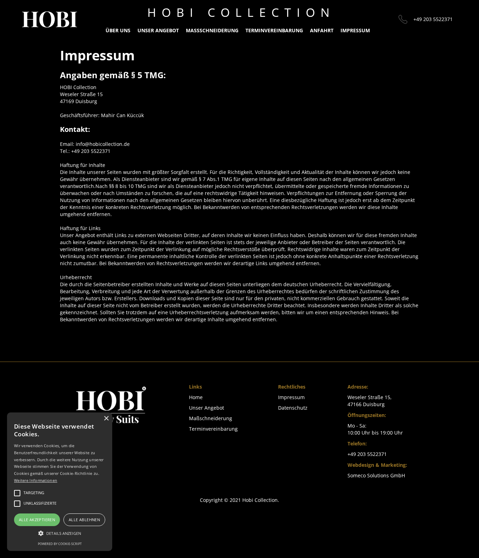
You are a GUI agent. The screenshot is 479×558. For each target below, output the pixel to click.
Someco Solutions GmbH (376, 475)
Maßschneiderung (212, 30)
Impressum (291, 397)
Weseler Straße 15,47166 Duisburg (370, 401)
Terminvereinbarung (274, 30)
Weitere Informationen (35, 480)
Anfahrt (321, 30)
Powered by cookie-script (60, 544)
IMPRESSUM (355, 30)
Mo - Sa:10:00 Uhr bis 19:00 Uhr (375, 429)
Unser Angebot (158, 30)
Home (196, 397)
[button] (59, 533)
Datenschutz (293, 407)
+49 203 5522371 (433, 19)
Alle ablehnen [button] (84, 519)
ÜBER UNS (118, 30)
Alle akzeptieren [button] (37, 519)
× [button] (106, 418)
